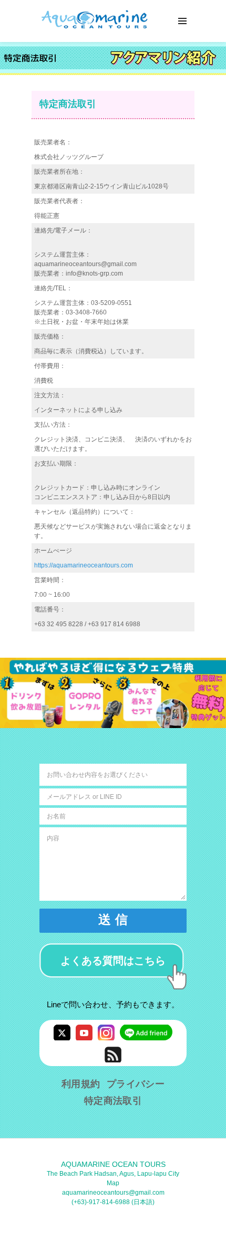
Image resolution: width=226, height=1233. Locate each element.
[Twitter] (62, 1032)
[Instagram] (106, 1032)
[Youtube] (84, 1032)
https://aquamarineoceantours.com (83, 565)
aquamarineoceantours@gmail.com (113, 1192)
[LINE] (146, 1032)
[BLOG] (113, 1054)
